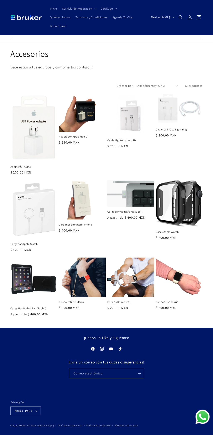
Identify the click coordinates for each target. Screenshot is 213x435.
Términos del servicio (126, 425)
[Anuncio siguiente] (201, 39)
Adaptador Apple (20, 166)
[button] (79, 8)
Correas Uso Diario (167, 302)
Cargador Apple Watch (24, 244)
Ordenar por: (124, 86)
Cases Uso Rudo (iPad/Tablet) (28, 308)
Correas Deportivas (118, 302)
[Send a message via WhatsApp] (202, 417)
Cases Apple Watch (167, 232)
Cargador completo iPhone (75, 224)
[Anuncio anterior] (11, 39)
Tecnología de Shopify (42, 425)
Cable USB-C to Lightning (171, 129)
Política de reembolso (70, 425)
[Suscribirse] (139, 373)
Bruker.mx (24, 425)
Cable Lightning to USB (121, 140)
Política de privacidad (98, 425)
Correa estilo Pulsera (71, 302)
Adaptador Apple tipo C (73, 136)
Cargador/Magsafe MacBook (124, 211)
